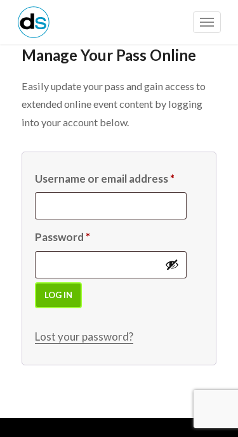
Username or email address (105, 178)
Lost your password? (84, 336)
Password (62, 237)
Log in (58, 295)
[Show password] (172, 264)
